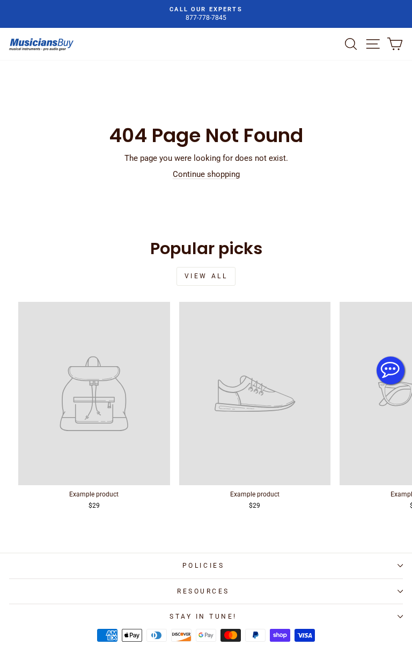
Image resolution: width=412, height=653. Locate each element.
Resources (203, 591)
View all (206, 276)
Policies (203, 565)
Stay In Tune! (203, 616)
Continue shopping (206, 174)
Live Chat (390, 370)
